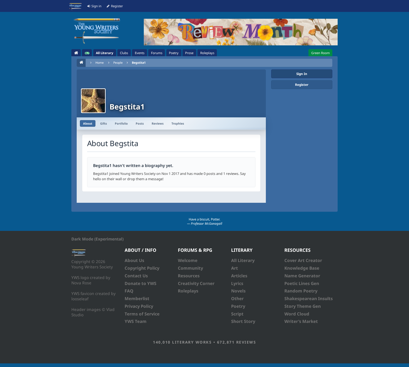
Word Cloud (296, 314)
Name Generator (302, 276)
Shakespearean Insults (308, 298)
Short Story (243, 321)
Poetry (238, 306)
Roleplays (188, 291)
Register (301, 84)
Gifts (103, 123)
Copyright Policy (142, 268)
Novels (238, 291)
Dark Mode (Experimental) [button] (97, 239)
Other (237, 298)
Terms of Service (142, 314)
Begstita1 (139, 62)
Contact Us (136, 276)
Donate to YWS (140, 283)
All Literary (243, 260)
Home (99, 62)
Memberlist (137, 298)
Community (190, 268)
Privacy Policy (139, 306)
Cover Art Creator (303, 260)
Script (237, 314)
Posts (140, 123)
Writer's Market (301, 321)
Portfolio (121, 123)
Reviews (158, 123)
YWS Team (136, 321)
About (87, 123)
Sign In (301, 74)
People (118, 62)
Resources (189, 276)
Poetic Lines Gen (301, 283)
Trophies (177, 123)
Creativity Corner (196, 283)
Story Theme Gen (302, 306)
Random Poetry (300, 291)
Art (234, 268)
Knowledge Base (301, 268)
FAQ (129, 291)
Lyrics (237, 283)
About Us (134, 260)
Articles (239, 276)
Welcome (187, 260)
